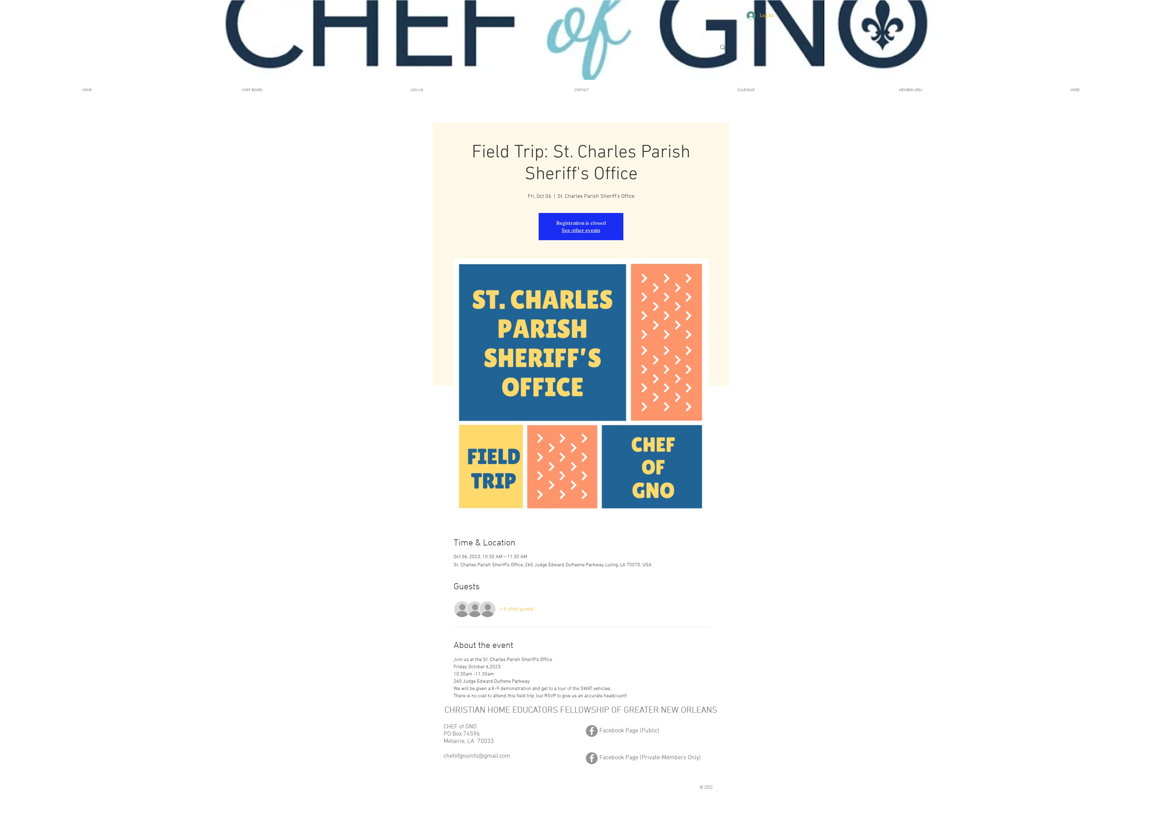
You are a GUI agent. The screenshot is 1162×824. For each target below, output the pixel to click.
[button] (910, 90)
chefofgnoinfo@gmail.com (477, 756)
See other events (581, 230)
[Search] (723, 47)
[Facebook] (592, 731)
